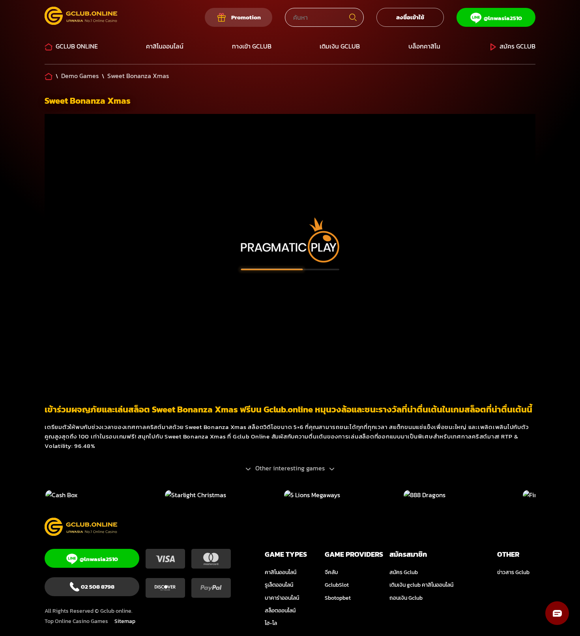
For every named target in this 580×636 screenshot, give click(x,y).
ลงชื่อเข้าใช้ (410, 17)
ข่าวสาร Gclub (513, 572)
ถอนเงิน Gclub (406, 598)
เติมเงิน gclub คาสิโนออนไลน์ (421, 585)
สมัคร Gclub (517, 46)
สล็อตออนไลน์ (280, 610)
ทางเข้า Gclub (251, 46)
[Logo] (81, 17)
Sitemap (124, 621)
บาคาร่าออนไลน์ (282, 598)
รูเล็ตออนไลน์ (279, 585)
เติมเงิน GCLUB (340, 46)
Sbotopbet (338, 598)
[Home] (48, 75)
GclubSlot (337, 585)
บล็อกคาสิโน (424, 46)
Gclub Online (77, 46)
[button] (557, 613)
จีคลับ (331, 572)
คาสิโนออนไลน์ (164, 46)
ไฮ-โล (271, 623)
